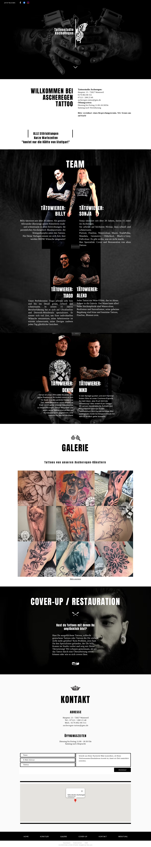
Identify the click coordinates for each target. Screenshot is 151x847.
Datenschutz (77, 843)
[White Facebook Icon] (20, 2)
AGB (86, 843)
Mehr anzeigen (75, 579)
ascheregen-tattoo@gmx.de (89, 100)
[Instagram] (28, 2)
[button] (37, 488)
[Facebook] (24, 2)
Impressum (66, 843)
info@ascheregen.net (76, 728)
